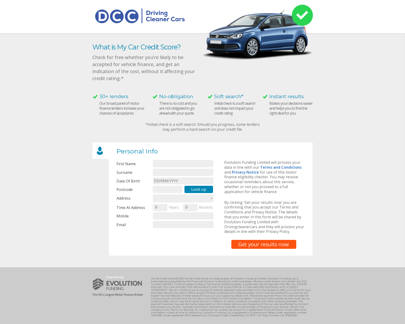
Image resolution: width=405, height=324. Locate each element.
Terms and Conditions (281, 167)
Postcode (124, 189)
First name (126, 163)
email (121, 224)
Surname (124, 172)
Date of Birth (128, 181)
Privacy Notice (245, 172)
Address (123, 198)
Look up (198, 189)
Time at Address (130, 207)
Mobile (122, 215)
